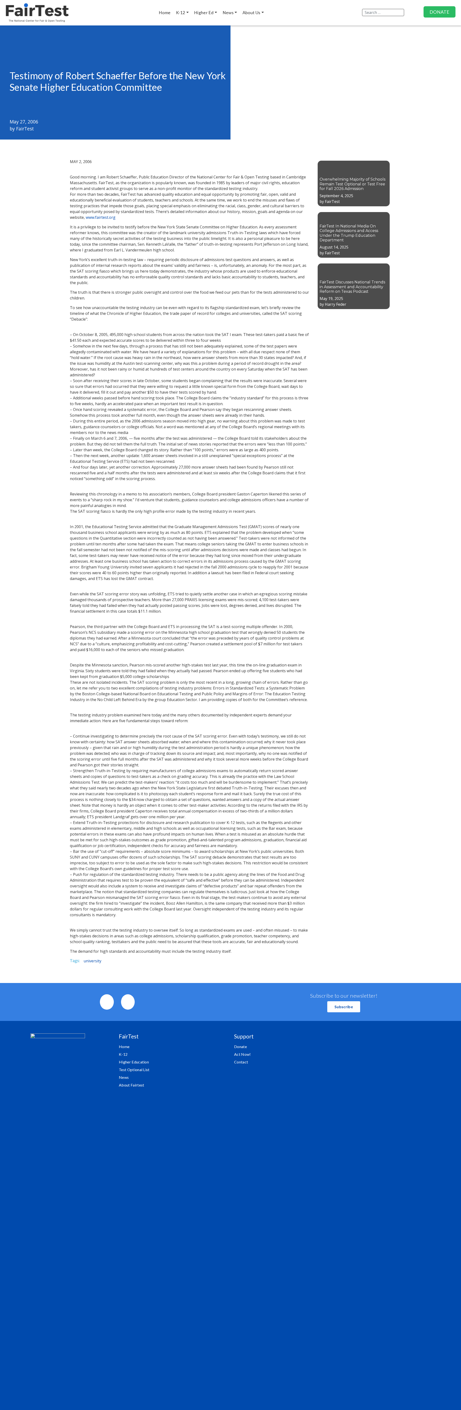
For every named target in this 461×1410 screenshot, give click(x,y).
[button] (343, 1006)
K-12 (123, 1054)
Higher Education (134, 1062)
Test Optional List (134, 1069)
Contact (241, 1062)
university (92, 961)
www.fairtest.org (100, 217)
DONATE (439, 12)
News (124, 1077)
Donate (240, 1046)
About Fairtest (131, 1085)
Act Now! (242, 1054)
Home (124, 1046)
